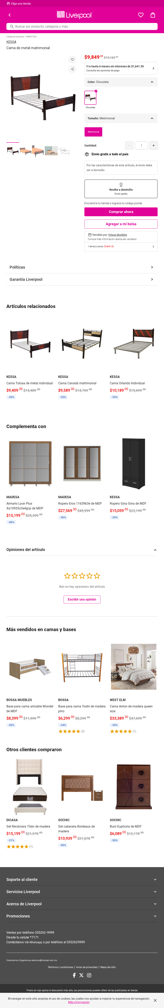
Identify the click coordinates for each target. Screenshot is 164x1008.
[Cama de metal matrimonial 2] (25, 150)
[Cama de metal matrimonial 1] (12, 150)
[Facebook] (74, 975)
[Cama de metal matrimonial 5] (64, 150)
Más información (79, 1002)
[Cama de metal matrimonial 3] (38, 150)
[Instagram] (89, 975)
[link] (30, 357)
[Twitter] (81, 975)
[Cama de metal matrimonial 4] (51, 150)
